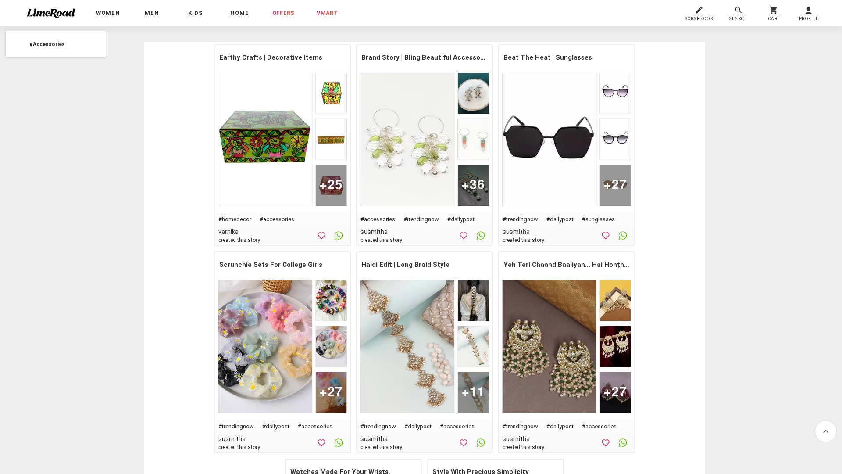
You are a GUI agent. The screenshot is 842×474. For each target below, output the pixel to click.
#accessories (277, 219)
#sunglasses (598, 219)
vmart (327, 13)
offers (283, 13)
